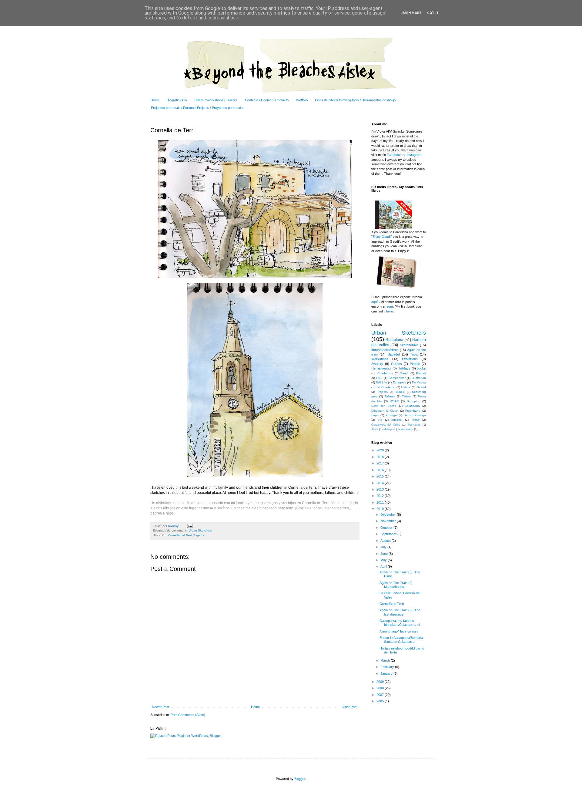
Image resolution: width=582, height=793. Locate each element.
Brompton (413, 401)
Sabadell (394, 354)
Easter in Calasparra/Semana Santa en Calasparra (401, 639)
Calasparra (412, 405)
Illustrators (414, 424)
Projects (382, 391)
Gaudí (404, 373)
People (415, 364)
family (416, 419)
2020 (380, 450)
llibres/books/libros (385, 350)
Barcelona (394, 339)
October (386, 527)
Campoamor (397, 378)
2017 (380, 463)
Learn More (410, 13)
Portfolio (302, 100)
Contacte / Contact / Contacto (267, 100)
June (384, 553)
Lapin (375, 415)
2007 (380, 695)
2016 (380, 470)
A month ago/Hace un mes (399, 631)
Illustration (419, 378)
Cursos (396, 364)
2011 (380, 502)
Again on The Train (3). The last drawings (400, 612)
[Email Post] (189, 526)
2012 (380, 496)
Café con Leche (383, 405)
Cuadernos (385, 373)
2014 (380, 483)
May (384, 560)
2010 (380, 509)
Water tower (405, 429)
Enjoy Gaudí (382, 236)
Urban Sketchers (200, 530)
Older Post (349, 707)
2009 (380, 681)
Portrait (421, 373)
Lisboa (405, 387)
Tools (414, 354)
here (389, 311)
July (383, 547)
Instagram (413, 155)
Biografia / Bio (177, 100)
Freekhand (412, 410)
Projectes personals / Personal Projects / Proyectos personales (197, 108)
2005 (380, 701)
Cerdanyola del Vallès (385, 424)
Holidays (404, 368)
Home (155, 100)
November (388, 521)
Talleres (390, 396)
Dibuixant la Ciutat (384, 410)
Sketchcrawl (409, 345)
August (386, 540)
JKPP (374, 429)
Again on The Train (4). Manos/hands (396, 585)
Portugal (391, 415)
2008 (380, 688)
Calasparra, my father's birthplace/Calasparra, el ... (401, 622)
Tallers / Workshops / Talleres (216, 100)
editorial (396, 419)
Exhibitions (410, 359)
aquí (374, 302)
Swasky (377, 364)
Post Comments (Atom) (188, 715)
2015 (380, 476)
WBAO (394, 401)
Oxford (421, 387)
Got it (433, 13)
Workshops (379, 359)
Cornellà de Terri (392, 604)
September (388, 534)
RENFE (400, 391)
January (386, 673)
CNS (379, 378)
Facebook (394, 155)
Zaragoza (399, 382)
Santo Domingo (415, 415)
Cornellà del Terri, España (186, 535)
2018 (380, 457)
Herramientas (381, 368)
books (421, 368)
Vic (380, 419)
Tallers (406, 396)
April (384, 566)
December (388, 514)
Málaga (388, 429)
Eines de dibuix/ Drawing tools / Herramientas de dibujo (355, 100)
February (387, 667)
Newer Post (160, 707)
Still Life (381, 382)
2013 (380, 489)
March (385, 660)
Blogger (299, 779)
